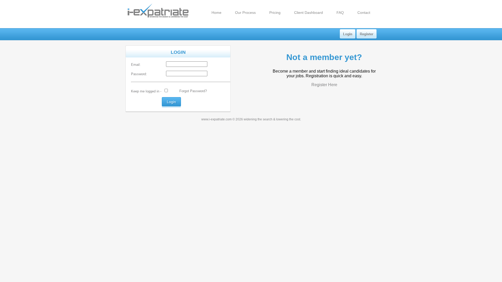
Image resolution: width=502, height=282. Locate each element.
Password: (139, 74)
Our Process (245, 12)
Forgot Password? (193, 91)
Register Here (324, 85)
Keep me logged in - (146, 91)
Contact (363, 12)
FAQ (340, 12)
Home (216, 12)
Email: (136, 65)
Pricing (275, 12)
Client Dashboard (308, 12)
